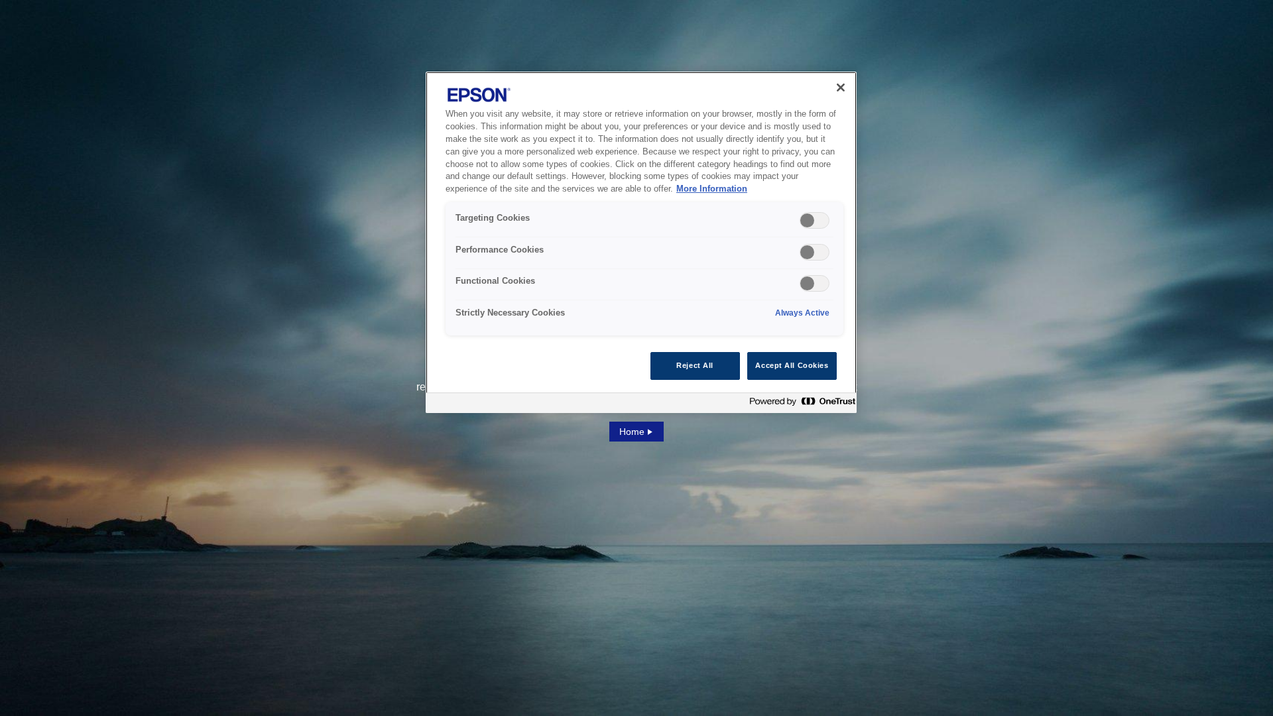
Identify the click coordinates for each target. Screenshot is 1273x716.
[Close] (840, 87)
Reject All (694, 365)
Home (631, 431)
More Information (711, 189)
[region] (641, 242)
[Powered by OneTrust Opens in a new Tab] (799, 404)
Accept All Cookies (791, 365)
